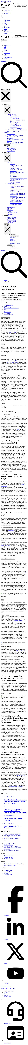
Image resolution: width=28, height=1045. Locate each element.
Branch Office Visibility (9, 843)
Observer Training (8, 858)
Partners (12, 246)
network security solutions (12, 362)
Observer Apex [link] (13, 117)
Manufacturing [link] (13, 171)
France (5, 30)
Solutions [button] (6, 132)
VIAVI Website (7, 10)
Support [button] (6, 215)
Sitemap (6, 994)
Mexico (5, 33)
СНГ (5, 26)
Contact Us (6, 992)
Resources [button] (6, 152)
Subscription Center (5, 985)
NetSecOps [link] (9, 141)
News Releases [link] (13, 241)
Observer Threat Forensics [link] (16, 128)
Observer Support (8, 857)
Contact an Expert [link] (11, 149)
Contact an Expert (8, 314)
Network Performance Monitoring (12, 838)
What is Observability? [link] (15, 201)
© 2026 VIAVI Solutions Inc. (8, 988)
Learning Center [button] (11, 183)
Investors (6, 12)
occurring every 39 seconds (16, 786)
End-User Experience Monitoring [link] (15, 135)
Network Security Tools (9, 865)
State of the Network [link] (12, 212)
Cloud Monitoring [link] (11, 134)
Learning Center (8, 282)
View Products (7, 312)
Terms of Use (7, 995)
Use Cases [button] (9, 162)
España (5, 29)
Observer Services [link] (11, 218)
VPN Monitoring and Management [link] (18, 178)
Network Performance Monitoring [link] (15, 142)
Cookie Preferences (8, 991)
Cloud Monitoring (8, 845)
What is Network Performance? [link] (17, 193)
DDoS (18, 429)
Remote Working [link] (14, 173)
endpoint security (12, 332)
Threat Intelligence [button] (8, 305)
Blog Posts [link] (9, 208)
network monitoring (5, 545)
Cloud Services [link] (13, 166)
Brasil (5, 24)
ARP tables (11, 530)
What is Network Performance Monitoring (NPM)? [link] (17, 198)
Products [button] (6, 104)
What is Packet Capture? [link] (16, 203)
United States (7, 20)
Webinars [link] (9, 211)
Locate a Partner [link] (11, 151)
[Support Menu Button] (1, 999)
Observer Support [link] (11, 217)
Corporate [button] (6, 224)
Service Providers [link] (14, 176)
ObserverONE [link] (13, 127)
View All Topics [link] (14, 205)
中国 (5, 21)
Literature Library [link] (11, 207)
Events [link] (11, 239)
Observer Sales (7, 13)
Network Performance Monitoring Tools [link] (17, 129)
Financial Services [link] (14, 168)
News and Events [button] (11, 234)
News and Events (15, 236)
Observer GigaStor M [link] (15, 125)
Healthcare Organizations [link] (16, 169)
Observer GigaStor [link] (14, 124)
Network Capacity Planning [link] (17, 172)
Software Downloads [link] (12, 221)
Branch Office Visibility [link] (16, 165)
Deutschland (7, 27)
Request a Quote (8, 870)
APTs (15, 360)
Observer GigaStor (21, 650)
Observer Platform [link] (14, 116)
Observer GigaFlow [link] (15, 123)
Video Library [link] (10, 210)
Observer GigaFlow (18, 620)
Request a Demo (8, 871)
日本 (5, 23)
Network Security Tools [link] (13, 131)
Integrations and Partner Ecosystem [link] (15, 139)
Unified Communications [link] (13, 143)
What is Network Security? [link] (16, 200)
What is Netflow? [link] (14, 191)
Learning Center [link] (14, 185)
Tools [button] (5, 309)
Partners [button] (9, 244)
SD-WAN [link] (12, 175)
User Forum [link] (10, 214)
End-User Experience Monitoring (12, 834)
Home (5, 280)
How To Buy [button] (7, 145)
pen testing (24, 572)
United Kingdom (8, 31)
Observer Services (8, 855)
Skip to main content (6, 1)
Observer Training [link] (11, 220)
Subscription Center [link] (15, 243)
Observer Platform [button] (11, 114)
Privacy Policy (7, 996)
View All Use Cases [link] (15, 182)
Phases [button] (5, 306)
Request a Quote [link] (11, 146)
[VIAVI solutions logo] (14, 38)
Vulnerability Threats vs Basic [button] (11, 308)
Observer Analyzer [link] (14, 118)
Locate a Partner (8, 874)
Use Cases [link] (12, 164)
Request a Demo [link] (11, 148)
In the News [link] (13, 240)
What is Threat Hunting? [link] (16, 204)
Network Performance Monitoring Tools (13, 863)
